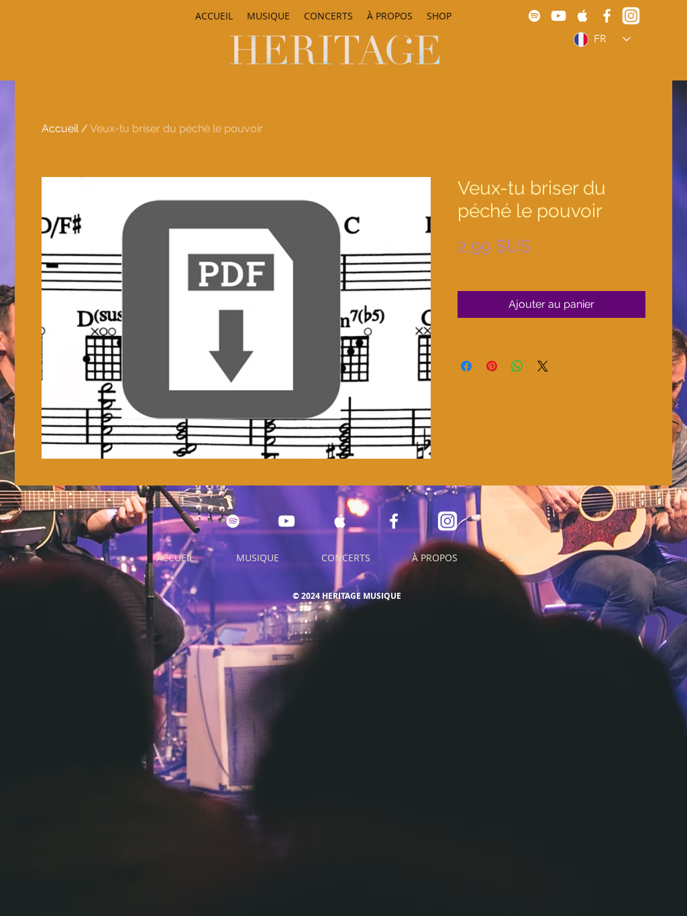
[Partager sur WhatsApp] (517, 366)
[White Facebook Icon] (607, 16)
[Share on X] (543, 366)
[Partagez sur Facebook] (466, 366)
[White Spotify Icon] (534, 16)
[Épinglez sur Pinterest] (492, 366)
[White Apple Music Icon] (583, 16)
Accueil (60, 128)
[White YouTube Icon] (558, 16)
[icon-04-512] (631, 16)
